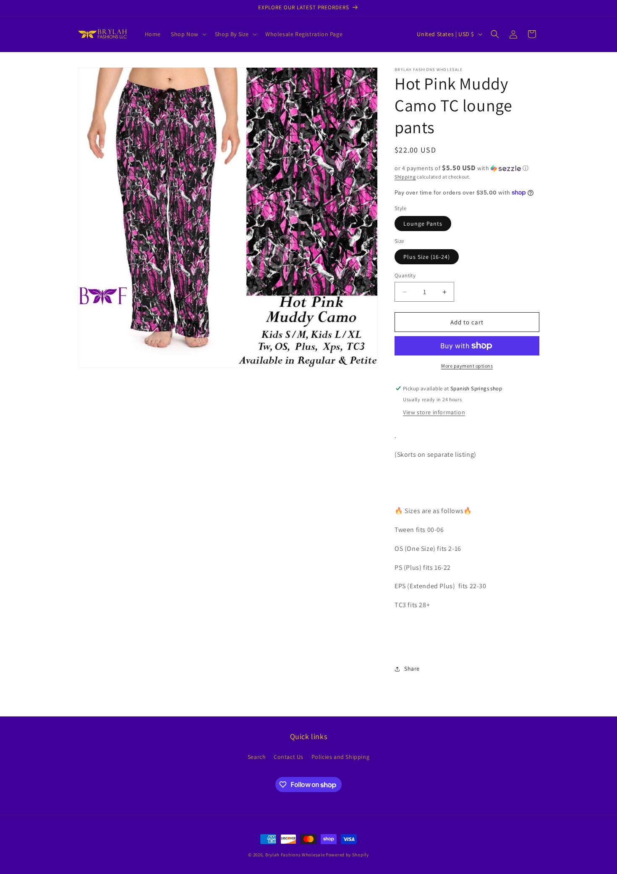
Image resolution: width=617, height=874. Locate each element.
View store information (434, 412)
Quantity (405, 275)
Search (257, 757)
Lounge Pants (422, 223)
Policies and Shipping (340, 757)
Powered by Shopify (347, 855)
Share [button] (412, 668)
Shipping (405, 177)
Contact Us (288, 757)
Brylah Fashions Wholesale (295, 855)
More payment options (467, 366)
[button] (188, 34)
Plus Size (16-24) (426, 257)
